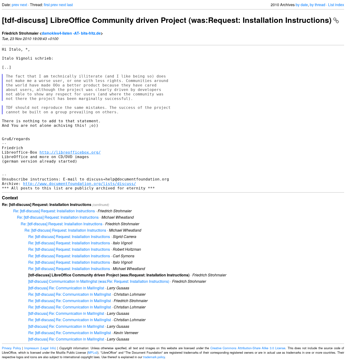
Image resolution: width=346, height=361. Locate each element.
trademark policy (154, 357)
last (70, 4)
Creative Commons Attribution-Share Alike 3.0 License (248, 348)
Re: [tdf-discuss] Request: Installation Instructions (54, 210)
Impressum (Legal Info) (40, 348)
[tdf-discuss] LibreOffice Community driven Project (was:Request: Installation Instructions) (167, 19)
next (23, 4)
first (47, 4)
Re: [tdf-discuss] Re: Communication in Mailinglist (69, 294)
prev (15, 4)
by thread (317, 4)
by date (302, 4)
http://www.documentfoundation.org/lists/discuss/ (79, 183)
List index (336, 4)
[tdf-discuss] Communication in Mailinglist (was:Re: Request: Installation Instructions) (98, 281)
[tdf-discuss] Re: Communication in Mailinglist (66, 288)
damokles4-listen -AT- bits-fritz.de (71, 33)
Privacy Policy (11, 348)
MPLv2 (92, 352)
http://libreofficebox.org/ (70, 152)
